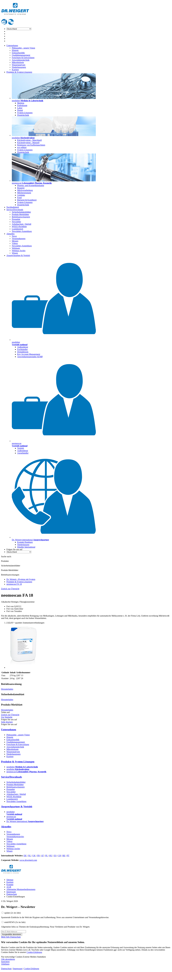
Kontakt (9, 884)
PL (46, 855)
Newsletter (16, 222)
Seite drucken (7, 722)
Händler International (26, 547)
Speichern (5, 961)
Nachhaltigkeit (12, 207)
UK (34, 855)
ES (55, 855)
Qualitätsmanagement (21, 55)
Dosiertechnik (23, 115)
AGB (8, 887)
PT (68, 855)
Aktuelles (10, 234)
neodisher (22, 767)
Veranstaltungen (18, 238)
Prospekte (16, 219)
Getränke (21, 195)
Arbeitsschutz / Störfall (21, 224)
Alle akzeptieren (8, 959)
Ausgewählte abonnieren (11, 934)
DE (25, 855)
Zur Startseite (6, 717)
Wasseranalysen (18, 65)
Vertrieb (20, 448)
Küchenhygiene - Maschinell (29, 140)
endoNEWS (14, 922)
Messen (15, 241)
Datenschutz (11, 894)
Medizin (20, 103)
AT (42, 855)
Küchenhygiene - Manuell (28, 142)
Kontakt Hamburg (25, 542)
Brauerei (20, 188)
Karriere (15, 69)
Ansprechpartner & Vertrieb (18, 255)
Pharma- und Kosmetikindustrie (30, 185)
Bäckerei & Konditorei (27, 200)
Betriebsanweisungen (21, 217)
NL (29, 855)
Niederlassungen (19, 67)
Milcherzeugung (24, 193)
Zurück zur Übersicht (10, 589)
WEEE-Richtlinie (19, 226)
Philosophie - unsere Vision (23, 48)
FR (38, 855)
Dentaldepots (22, 352)
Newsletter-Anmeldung (22, 231)
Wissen (15, 253)
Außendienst (22, 347)
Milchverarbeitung (25, 190)
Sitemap (9, 880)
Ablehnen (5, 964)
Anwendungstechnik (20, 60)
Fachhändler (22, 349)
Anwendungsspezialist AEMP (30, 357)
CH (59, 855)
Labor (19, 108)
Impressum (11, 892)
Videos (15, 243)
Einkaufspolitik (18, 53)
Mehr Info (5, 937)
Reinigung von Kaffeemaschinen (31, 145)
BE (63, 855)
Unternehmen (12, 45)
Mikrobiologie (18, 62)
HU (50, 855)
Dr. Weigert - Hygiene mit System (20, 579)
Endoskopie (22, 105)
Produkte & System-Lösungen (19, 72)
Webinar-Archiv (19, 250)
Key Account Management (28, 354)
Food (19, 197)
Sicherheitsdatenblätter (21, 212)
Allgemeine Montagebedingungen (20, 889)
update (12, 913)
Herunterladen (7, 689)
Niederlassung (23, 544)
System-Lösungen (25, 113)
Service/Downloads (14, 209)
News (14, 236)
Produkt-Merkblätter (20, 214)
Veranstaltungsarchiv (15, 836)
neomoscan (26, 772)
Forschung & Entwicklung (23, 57)
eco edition (21, 147)
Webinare (16, 248)
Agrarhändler (22, 453)
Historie (15, 50)
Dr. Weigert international (25, 821)
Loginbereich (17, 229)
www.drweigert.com (28, 860)
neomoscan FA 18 (14, 584)
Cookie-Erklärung (34, 952)
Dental (20, 110)
